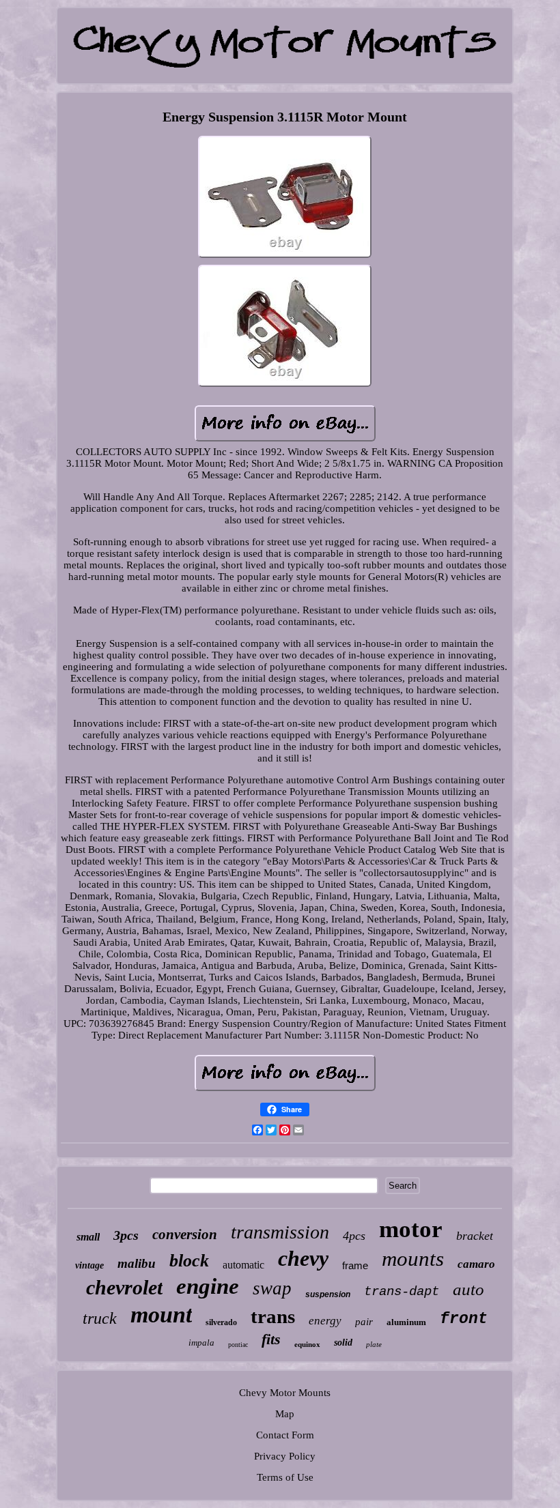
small (88, 1237)
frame (355, 1265)
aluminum (406, 1322)
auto (468, 1289)
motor (411, 1229)
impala (201, 1342)
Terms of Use (285, 1477)
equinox (307, 1344)
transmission (280, 1232)
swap (272, 1288)
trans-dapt (401, 1291)
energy (325, 1320)
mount (161, 1314)
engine (207, 1286)
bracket (474, 1236)
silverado (221, 1322)
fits (271, 1339)
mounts (413, 1259)
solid (343, 1342)
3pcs (126, 1235)
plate (374, 1344)
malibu (136, 1263)
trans (273, 1316)
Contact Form (285, 1435)
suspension (327, 1294)
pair (364, 1321)
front (464, 1319)
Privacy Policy (285, 1456)
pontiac (238, 1344)
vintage (89, 1265)
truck (100, 1318)
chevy (303, 1258)
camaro (476, 1264)
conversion (184, 1234)
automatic (243, 1265)
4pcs (354, 1236)
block (189, 1261)
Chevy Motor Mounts (285, 1392)
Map (284, 1413)
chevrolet (124, 1287)
